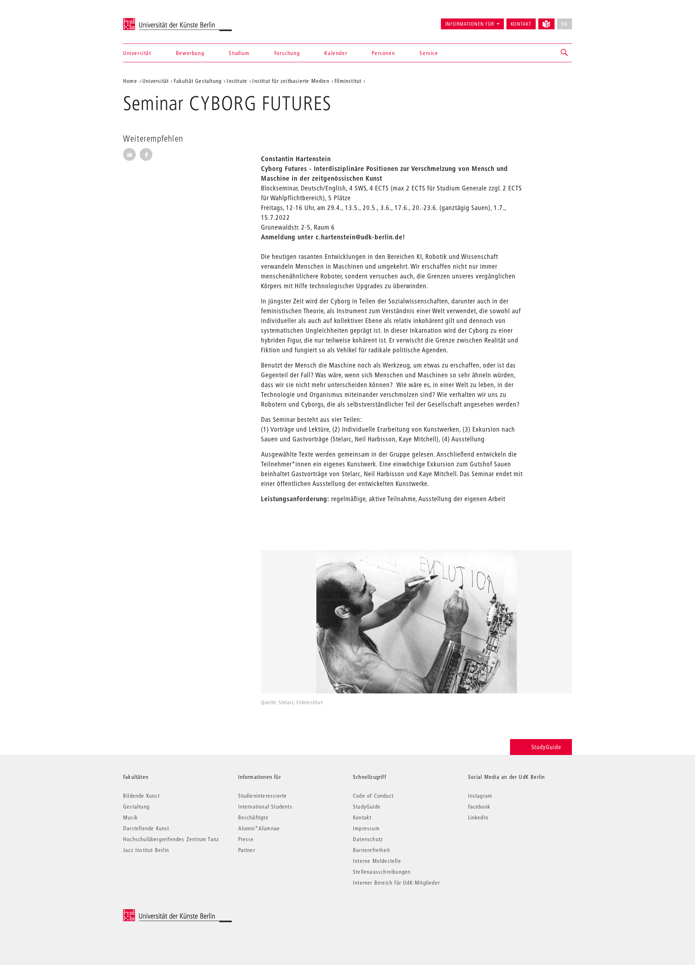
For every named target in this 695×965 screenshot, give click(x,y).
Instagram (480, 795)
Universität (137, 52)
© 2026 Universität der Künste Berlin (161, 913)
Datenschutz (368, 839)
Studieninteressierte (262, 795)
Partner (246, 849)
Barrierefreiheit (371, 849)
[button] (564, 53)
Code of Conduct (373, 795)
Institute (237, 80)
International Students (265, 806)
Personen (383, 52)
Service (429, 52)
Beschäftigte (253, 817)
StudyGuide (546, 747)
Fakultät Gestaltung (198, 80)
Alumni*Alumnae (259, 828)
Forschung (287, 52)
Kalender (335, 52)
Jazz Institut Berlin (146, 849)
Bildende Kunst (141, 795)
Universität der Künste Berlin (151, 20)
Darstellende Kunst (146, 828)
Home (130, 80)
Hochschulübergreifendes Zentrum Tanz (171, 839)
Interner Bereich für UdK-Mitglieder (396, 882)
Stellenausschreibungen (381, 871)
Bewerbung (190, 52)
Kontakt (521, 24)
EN (564, 24)
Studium (239, 52)
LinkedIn (478, 817)
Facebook (479, 806)
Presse (246, 839)
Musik (130, 817)
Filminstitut (347, 80)
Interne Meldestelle (377, 860)
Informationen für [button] (469, 24)
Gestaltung (136, 806)
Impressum (366, 828)
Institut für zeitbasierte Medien (290, 80)
